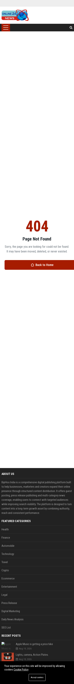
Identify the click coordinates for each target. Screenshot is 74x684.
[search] (71, 27)
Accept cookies (37, 677)
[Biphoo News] (15, 15)
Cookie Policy (21, 669)
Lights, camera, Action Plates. (32, 654)
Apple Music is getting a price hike (34, 644)
